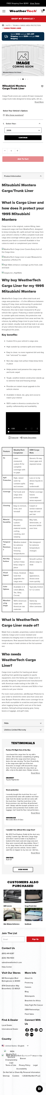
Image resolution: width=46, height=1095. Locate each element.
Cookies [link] (15, 1075)
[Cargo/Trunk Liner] (33, 896)
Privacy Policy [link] (24, 1065)
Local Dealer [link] (7, 1025)
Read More (39, 102)
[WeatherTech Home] (23, 11)
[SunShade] (33, 914)
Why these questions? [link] (15, 115)
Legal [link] (35, 1065)
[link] (3, 25)
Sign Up (35, 939)
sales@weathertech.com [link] (12, 962)
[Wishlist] (42, 86)
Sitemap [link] (6, 1075)
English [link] (21, 1045)
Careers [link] (28, 987)
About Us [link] (28, 978)
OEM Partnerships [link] (32, 1009)
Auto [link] (8, 25)
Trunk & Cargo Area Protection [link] (27, 25)
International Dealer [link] (10, 1029)
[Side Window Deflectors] (12, 914)
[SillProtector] (12, 896)
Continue (23, 137)
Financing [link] (29, 982)
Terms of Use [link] (11, 1065)
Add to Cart (23, 159)
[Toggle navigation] (3, 11)
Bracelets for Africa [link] (32, 1000)
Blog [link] (27, 991)
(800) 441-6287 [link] (8, 953)
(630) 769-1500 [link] (8, 958)
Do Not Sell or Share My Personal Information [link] (21, 1072)
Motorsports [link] (30, 996)
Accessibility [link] (21, 1068)
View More (23, 869)
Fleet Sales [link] (29, 1014)
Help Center (7, 967)
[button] (20, 79)
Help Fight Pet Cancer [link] (34, 1005)
